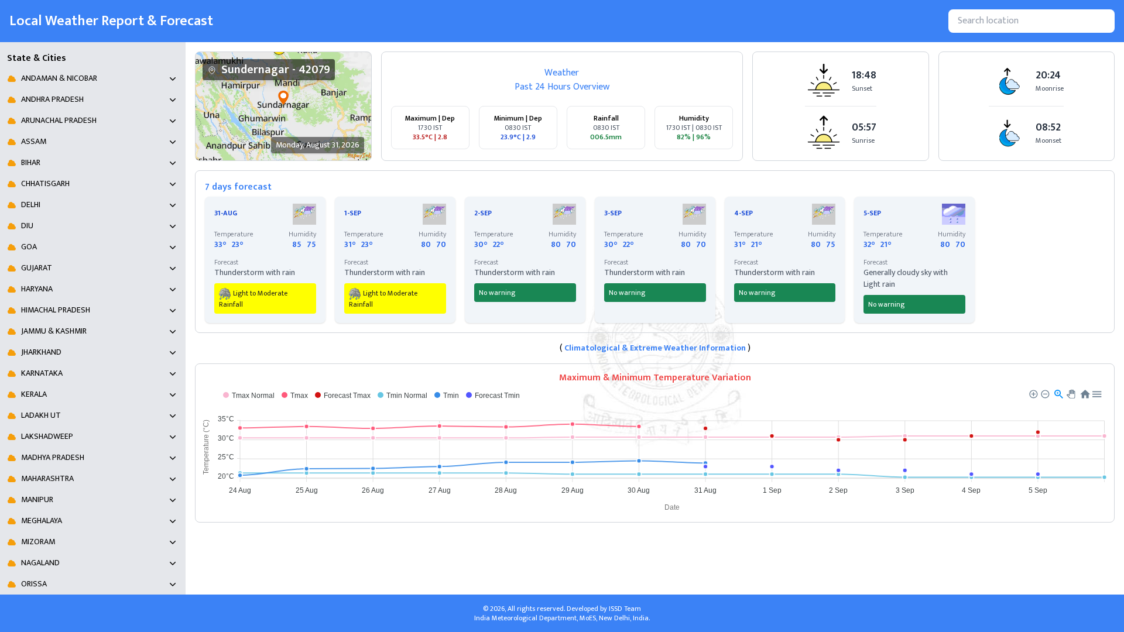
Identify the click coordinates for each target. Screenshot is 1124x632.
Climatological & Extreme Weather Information (655, 348)
